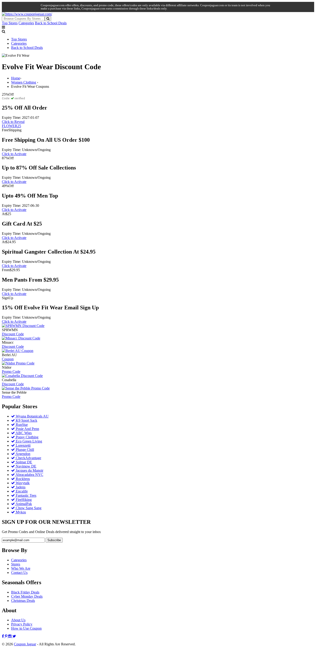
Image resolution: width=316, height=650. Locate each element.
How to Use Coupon (26, 628)
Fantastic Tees (25, 495)
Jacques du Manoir (29, 470)
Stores (15, 564)
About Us (18, 620)
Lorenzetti (23, 445)
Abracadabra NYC (29, 475)
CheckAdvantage (28, 458)
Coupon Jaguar (25, 644)
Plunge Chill (24, 450)
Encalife (21, 491)
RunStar (21, 425)
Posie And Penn (27, 429)
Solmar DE (23, 462)
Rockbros (22, 479)
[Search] (48, 18)
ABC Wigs (23, 433)
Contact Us (19, 573)
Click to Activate (14, 154)
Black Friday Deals (25, 592)
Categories (26, 23)
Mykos (20, 512)
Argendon (22, 454)
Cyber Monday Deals (27, 596)
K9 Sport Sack (26, 420)
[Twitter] (14, 636)
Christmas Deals (23, 601)
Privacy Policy (21, 624)
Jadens (20, 487)
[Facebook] (3, 636)
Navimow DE (25, 466)
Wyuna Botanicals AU (32, 416)
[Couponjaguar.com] (27, 14)
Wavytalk (22, 483)
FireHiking (23, 500)
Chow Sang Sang (28, 508)
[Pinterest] (6, 636)
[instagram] (10, 636)
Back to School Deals (51, 23)
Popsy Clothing (26, 437)
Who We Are (20, 568)
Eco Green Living (28, 441)
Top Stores (10, 23)
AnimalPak (23, 504)
